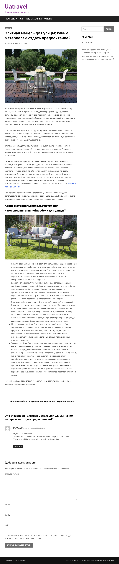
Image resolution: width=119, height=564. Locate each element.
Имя (7, 505)
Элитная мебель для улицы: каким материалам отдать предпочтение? (97, 57)
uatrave (7, 43)
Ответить (18, 446)
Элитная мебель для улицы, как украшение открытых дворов (96, 51)
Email (8, 515)
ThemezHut (109, 560)
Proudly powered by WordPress (78, 560)
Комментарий (12, 474)
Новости (8, 28)
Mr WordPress (20, 428)
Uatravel (16, 6)
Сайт (7, 525)
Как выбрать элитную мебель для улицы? (29, 19)
